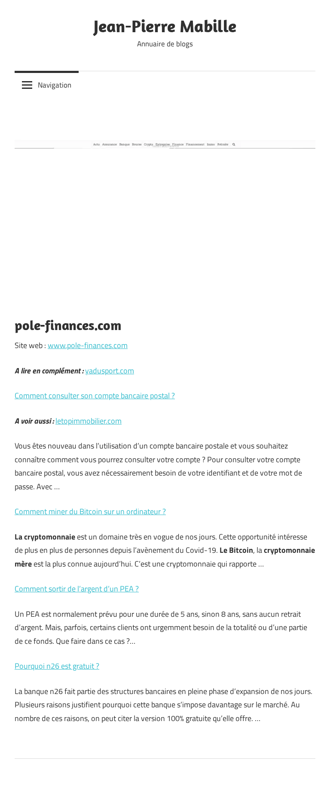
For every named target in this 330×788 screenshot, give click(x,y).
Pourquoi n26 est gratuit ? (57, 666)
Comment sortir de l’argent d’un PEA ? (77, 588)
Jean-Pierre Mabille (165, 25)
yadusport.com (109, 370)
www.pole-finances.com (88, 345)
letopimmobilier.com (88, 421)
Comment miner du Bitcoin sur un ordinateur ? (90, 511)
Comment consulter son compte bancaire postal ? (95, 395)
